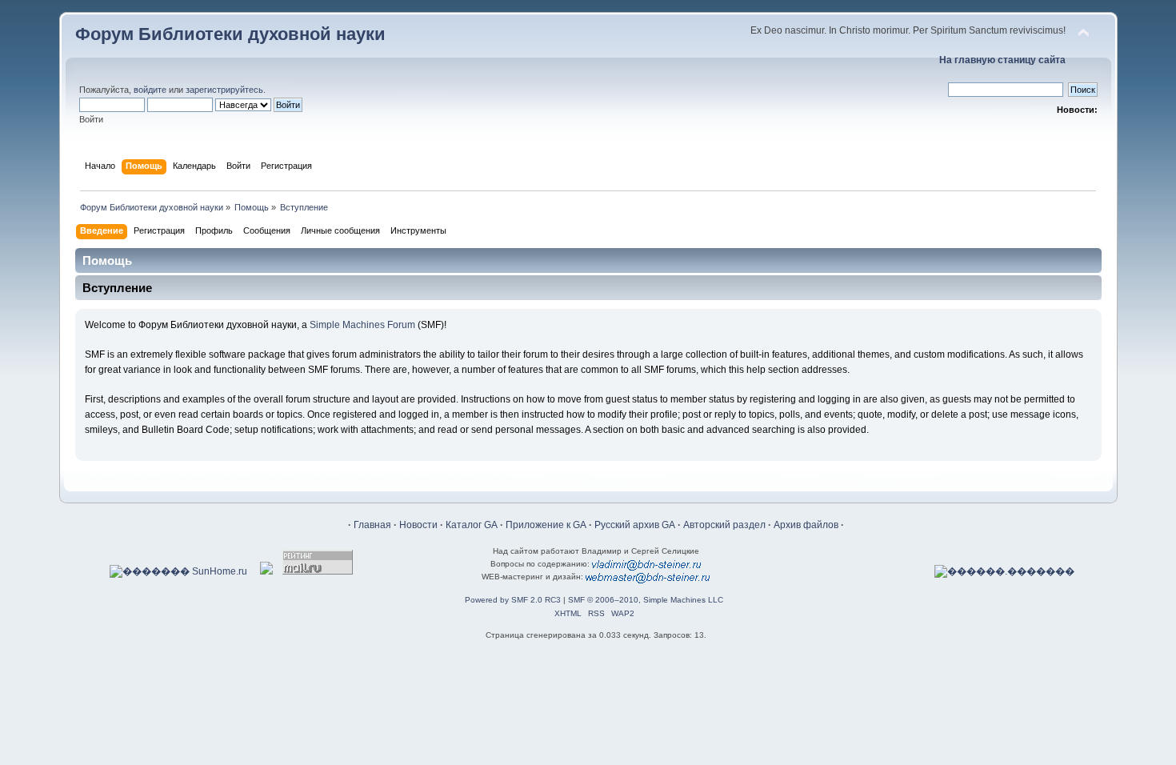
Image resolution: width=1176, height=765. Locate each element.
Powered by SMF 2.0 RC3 (513, 599)
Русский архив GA (634, 525)
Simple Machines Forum (362, 324)
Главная (372, 525)
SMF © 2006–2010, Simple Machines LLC (645, 599)
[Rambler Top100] (266, 571)
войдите (150, 89)
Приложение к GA (546, 525)
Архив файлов (806, 525)
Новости (418, 525)
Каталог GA (472, 525)
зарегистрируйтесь (224, 89)
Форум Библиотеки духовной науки (230, 34)
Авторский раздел (724, 525)
